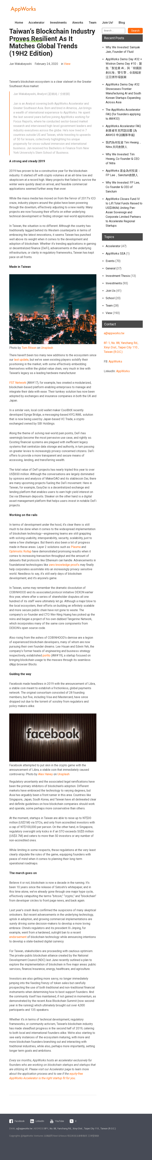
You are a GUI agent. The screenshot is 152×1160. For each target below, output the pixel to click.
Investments (58, 22)
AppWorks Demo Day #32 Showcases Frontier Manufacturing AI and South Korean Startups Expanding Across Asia (123, 93)
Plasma (76, 547)
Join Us (110, 290)
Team (92, 22)
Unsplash (47, 348)
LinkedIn (40, 1121)
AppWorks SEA (115, 253)
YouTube (59, 1121)
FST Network (17, 382)
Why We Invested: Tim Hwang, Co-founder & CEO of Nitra (122, 159)
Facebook (19, 1121)
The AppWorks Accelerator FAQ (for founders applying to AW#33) (123, 114)
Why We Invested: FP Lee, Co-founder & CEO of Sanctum (123, 187)
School (110, 298)
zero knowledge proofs (64, 565)
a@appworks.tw (114, 333)
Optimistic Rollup (20, 551)
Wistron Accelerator (28, 41)
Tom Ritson (29, 348)
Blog (122, 22)
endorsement (18, 937)
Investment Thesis (118, 276)
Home (19, 22)
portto (46, 655)
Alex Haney (45, 774)
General (110, 268)
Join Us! (107, 22)
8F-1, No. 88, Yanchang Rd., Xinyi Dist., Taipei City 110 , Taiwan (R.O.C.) (121, 347)
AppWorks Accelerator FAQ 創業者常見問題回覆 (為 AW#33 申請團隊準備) (123, 130)
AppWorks (115, 361)
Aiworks (77, 22)
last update (21, 359)
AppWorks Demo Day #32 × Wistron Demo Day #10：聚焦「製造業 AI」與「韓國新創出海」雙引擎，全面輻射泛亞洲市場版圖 (124, 68)
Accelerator (36, 22)
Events (110, 261)
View (67, 64)
